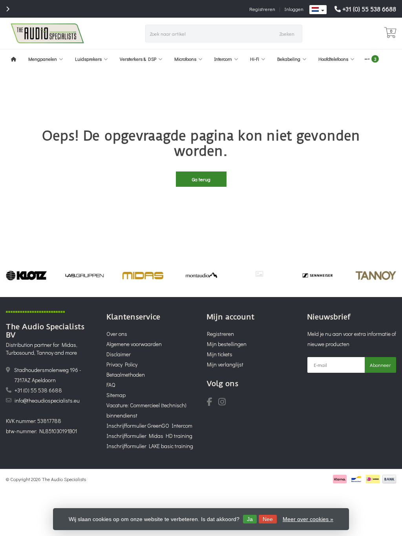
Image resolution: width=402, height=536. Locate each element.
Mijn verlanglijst (225, 364)
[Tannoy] (376, 275)
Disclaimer (118, 354)
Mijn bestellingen (227, 344)
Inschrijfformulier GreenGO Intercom (149, 425)
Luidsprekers (88, 59)
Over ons (116, 333)
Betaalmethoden (125, 374)
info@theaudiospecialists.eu (47, 400)
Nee (268, 519)
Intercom (223, 59)
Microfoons (185, 59)
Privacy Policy (121, 364)
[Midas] (142, 275)
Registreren (262, 8)
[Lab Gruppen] (84, 275)
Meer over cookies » (308, 519)
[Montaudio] (201, 275)
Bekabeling (288, 59)
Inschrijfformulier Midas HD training (149, 435)
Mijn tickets (219, 354)
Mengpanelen (42, 59)
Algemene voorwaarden (134, 344)
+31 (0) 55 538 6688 (369, 9)
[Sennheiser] (317, 275)
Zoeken (286, 33)
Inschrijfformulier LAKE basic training (149, 446)
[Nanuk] (259, 274)
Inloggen (293, 8)
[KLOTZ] (26, 275)
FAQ (110, 384)
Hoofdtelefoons (333, 59)
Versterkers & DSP (138, 59)
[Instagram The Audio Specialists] (224, 403)
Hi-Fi (254, 59)
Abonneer (380, 364)
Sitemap (116, 395)
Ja (250, 519)
